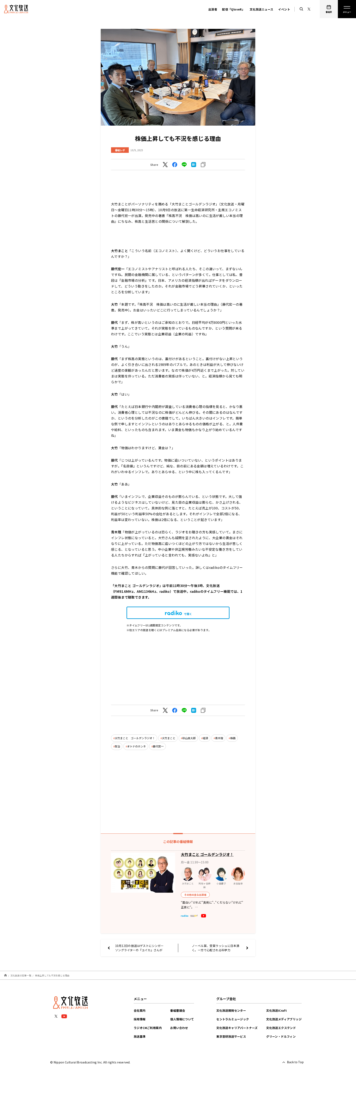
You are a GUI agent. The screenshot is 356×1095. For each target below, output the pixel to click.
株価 (232, 738)
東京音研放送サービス (231, 1036)
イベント (284, 9)
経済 (205, 738)
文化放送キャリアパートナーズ (237, 1028)
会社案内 (140, 1010)
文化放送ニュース (261, 9)
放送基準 (140, 1036)
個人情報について (182, 1019)
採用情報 (140, 1019)
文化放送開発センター (231, 1010)
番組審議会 (177, 1010)
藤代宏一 (158, 746)
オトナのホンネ (136, 746)
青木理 (219, 738)
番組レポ (120, 150)
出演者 (212, 9)
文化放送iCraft (276, 1010)
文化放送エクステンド (281, 1028)
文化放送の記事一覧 (21, 975)
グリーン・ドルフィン (281, 1036)
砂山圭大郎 (189, 738)
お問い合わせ (179, 1028)
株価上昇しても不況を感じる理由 (52, 975)
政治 (117, 746)
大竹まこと (168, 738)
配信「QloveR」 (233, 9)
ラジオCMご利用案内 (148, 1028)
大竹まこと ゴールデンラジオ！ (135, 738)
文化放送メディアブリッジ (284, 1019)
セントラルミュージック (232, 1019)
